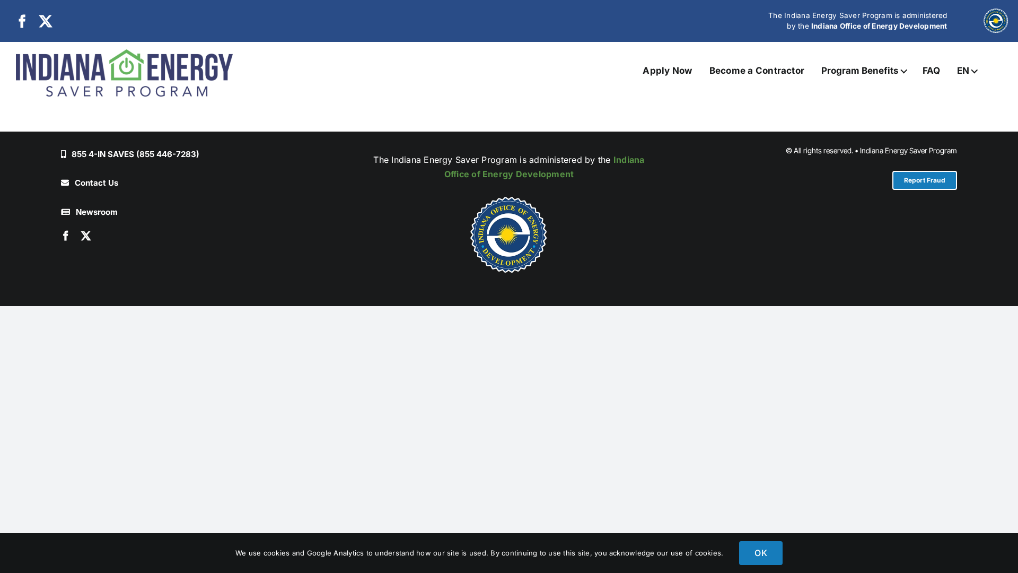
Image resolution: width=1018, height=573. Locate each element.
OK (760, 553)
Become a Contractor (757, 70)
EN (963, 70)
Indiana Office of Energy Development (879, 26)
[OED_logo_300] (509, 234)
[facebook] (22, 21)
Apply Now (667, 70)
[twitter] (45, 21)
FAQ (932, 70)
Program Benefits (860, 70)
